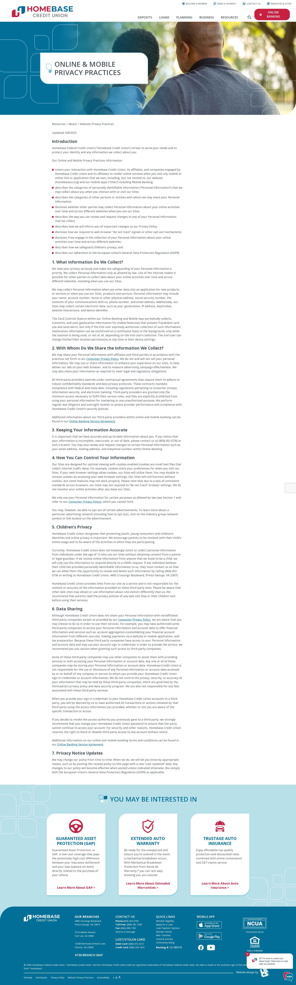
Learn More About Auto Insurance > (220, 885)
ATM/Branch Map (89, 955)
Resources (229, 17)
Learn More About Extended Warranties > (148, 885)
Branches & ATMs (281, 3)
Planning (184, 17)
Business (206, 17)
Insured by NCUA (254, 931)
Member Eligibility (165, 920)
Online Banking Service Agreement (92, 421)
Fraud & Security (164, 939)
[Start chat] (288, 977)
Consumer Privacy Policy (102, 359)
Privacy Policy (57, 977)
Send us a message (125, 931)
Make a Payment (226, 3)
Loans (164, 17)
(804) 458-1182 (128, 928)
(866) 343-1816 (136, 947)
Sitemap (28, 977)
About (73, 124)
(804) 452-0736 (130, 920)
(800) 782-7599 (134, 924)
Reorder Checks (164, 931)
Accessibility (103, 977)
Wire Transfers (163, 935)
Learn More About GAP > (76, 887)
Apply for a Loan (164, 924)
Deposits (145, 17)
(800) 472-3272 (136, 943)
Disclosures (41, 977)
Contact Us (254, 3)
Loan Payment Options (168, 928)
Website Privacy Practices (81, 977)
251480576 (176, 947)
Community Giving (165, 942)
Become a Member (196, 3)
